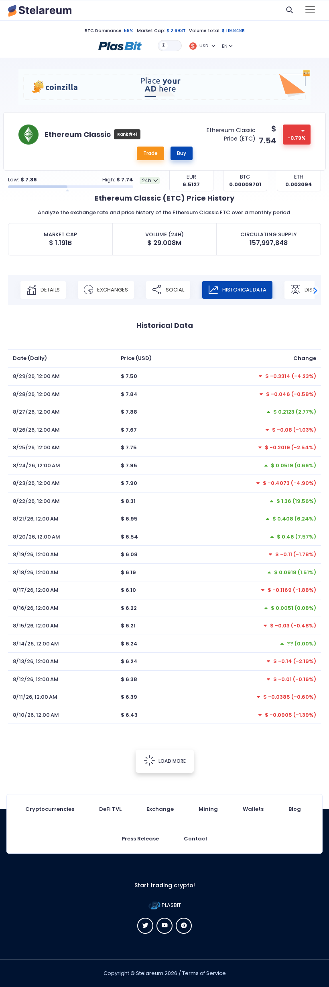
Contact (195, 838)
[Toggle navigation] (310, 10)
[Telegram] (184, 926)
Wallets (253, 809)
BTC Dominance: (104, 30)
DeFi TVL (110, 809)
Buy (181, 153)
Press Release (140, 838)
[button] (120, 45)
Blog (294, 809)
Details (49, 289)
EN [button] (224, 46)
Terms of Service (204, 973)
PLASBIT (170, 905)
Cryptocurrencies (49, 809)
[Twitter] (145, 926)
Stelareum (149, 973)
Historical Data (243, 289)
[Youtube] (164, 926)
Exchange (160, 809)
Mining (208, 809)
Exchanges (112, 289)
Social (174, 289)
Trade (150, 153)
